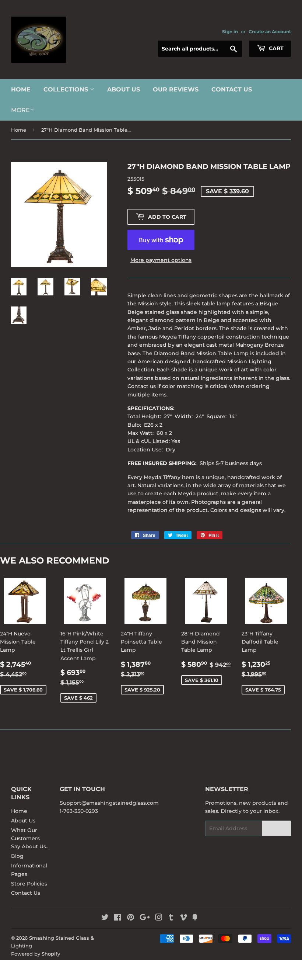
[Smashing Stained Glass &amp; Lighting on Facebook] (118, 918)
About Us (123, 89)
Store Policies (29, 883)
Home (21, 89)
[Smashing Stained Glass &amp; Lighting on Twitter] (105, 918)
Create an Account (270, 31)
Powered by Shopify (35, 954)
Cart (275, 48)
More (20, 110)
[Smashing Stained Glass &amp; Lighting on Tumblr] (171, 918)
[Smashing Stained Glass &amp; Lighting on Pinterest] (130, 918)
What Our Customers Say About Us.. (29, 838)
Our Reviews (176, 89)
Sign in (230, 31)
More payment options (161, 260)
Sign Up (276, 828)
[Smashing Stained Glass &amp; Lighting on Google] (145, 918)
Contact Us (231, 89)
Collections (66, 89)
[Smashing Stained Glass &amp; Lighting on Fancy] (194, 918)
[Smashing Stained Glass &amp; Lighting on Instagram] (158, 918)
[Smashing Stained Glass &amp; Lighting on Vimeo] (183, 918)
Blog (17, 856)
